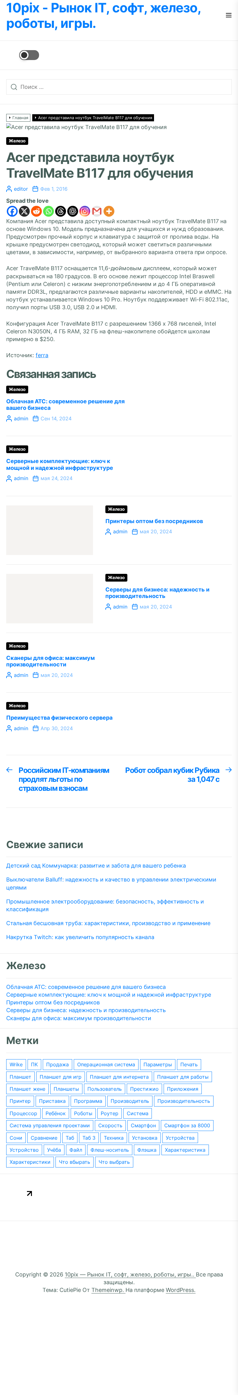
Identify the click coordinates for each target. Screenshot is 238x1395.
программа (88, 1101)
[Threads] (60, 211)
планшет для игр (61, 1077)
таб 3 (88, 1138)
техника (114, 1138)
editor (21, 189)
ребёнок (56, 1113)
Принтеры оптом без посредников (154, 521)
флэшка (146, 1150)
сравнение (44, 1138)
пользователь (104, 1089)
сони (16, 1138)
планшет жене (27, 1089)
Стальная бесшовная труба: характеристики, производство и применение (108, 923)
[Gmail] (96, 211)
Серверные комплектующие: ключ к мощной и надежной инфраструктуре (59, 464)
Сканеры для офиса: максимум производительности (50, 661)
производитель (130, 1101)
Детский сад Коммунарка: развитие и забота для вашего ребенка (96, 865)
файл (75, 1150)
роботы (83, 1113)
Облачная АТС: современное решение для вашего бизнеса (86, 987)
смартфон (143, 1125)
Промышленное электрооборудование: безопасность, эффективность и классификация (105, 905)
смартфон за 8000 (187, 1125)
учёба (54, 1150)
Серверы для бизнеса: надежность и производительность (157, 593)
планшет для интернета (119, 1077)
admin (21, 418)
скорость (110, 1125)
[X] (24, 211)
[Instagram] (84, 211)
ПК (34, 1064)
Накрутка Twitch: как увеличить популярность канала (80, 937)
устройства (180, 1138)
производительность (183, 1101)
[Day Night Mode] (22, 55)
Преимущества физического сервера (59, 717)
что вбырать (74, 1162)
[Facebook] (12, 211)
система (137, 1113)
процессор (23, 1113)
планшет (20, 1077)
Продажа (57, 1064)
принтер (20, 1101)
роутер (109, 1113)
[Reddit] (36, 211)
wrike (16, 1064)
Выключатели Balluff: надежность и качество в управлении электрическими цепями (111, 883)
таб (70, 1138)
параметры (157, 1064)
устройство (24, 1150)
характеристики (30, 1162)
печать (189, 1064)
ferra (42, 355)
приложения (182, 1089)
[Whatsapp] (48, 211)
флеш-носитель (109, 1150)
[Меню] (229, 15)
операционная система (106, 1064)
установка (144, 1138)
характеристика (185, 1150)
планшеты (66, 1089)
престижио (144, 1089)
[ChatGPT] (72, 211)
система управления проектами (50, 1125)
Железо (17, 140)
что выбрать (114, 1162)
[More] (109, 211)
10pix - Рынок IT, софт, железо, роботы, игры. (103, 15)
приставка (52, 1101)
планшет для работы (183, 1077)
